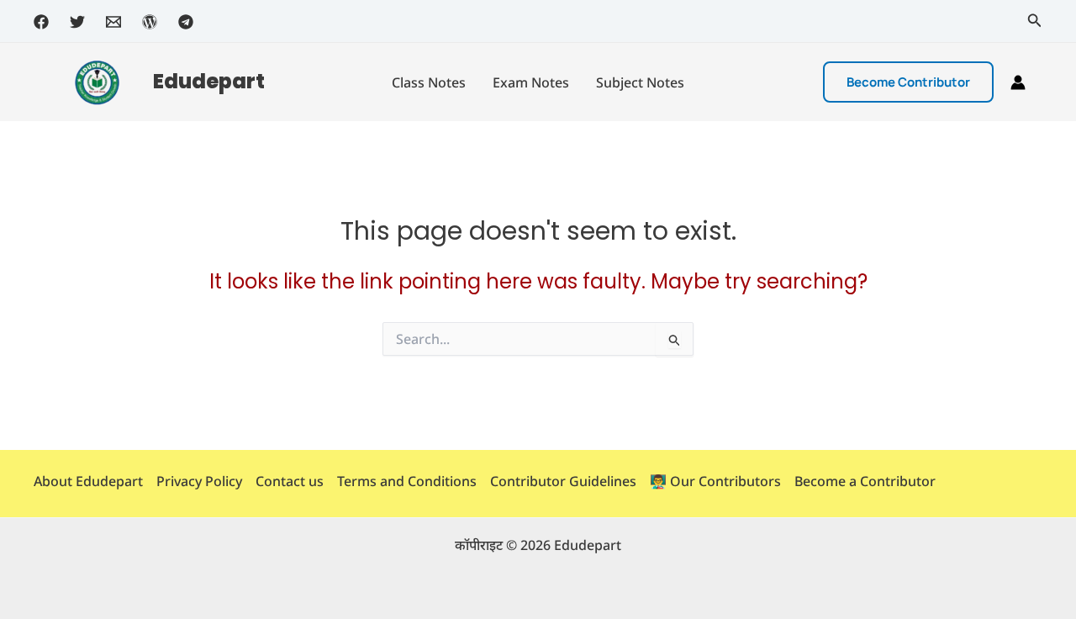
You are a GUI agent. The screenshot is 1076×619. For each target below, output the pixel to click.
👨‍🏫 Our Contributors (715, 481)
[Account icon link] (1018, 82)
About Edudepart (88, 481)
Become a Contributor (865, 481)
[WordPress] (149, 21)
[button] (1034, 21)
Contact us (290, 481)
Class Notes (429, 82)
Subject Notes (640, 82)
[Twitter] (77, 21)
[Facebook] (41, 21)
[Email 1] (113, 21)
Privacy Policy (199, 481)
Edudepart (209, 81)
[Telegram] (185, 21)
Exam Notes (531, 82)
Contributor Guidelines (563, 481)
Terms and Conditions (407, 481)
